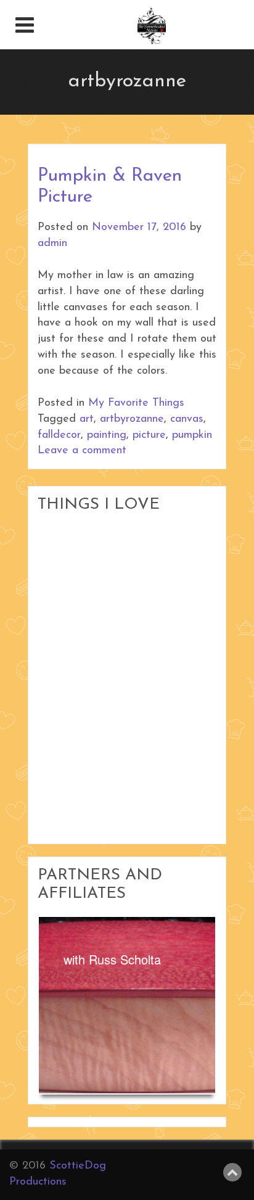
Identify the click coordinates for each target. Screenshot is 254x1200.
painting (106, 435)
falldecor (59, 435)
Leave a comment (82, 450)
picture (149, 435)
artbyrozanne (132, 419)
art (87, 419)
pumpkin (192, 435)
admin (52, 243)
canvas (186, 419)
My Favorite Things (136, 403)
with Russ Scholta (112, 959)
